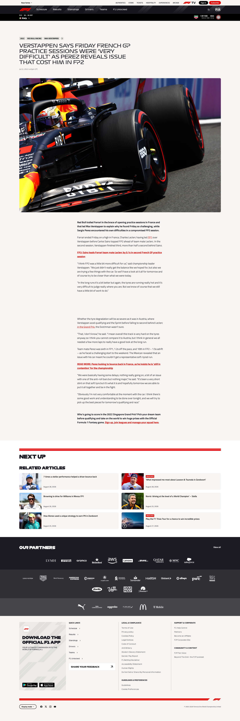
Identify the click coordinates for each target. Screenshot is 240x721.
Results (57, 9)
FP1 (150, 237)
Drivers (89, 9)
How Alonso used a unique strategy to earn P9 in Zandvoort (70, 516)
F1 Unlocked (120, 9)
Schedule (41, 9)
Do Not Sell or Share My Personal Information (141, 672)
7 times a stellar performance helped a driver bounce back (70, 476)
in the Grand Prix (86, 327)
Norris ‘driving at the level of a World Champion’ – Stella (171, 496)
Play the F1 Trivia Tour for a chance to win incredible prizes (173, 519)
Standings (73, 9)
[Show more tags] (62, 38)
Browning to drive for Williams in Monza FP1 (63, 496)
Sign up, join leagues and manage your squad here (131, 422)
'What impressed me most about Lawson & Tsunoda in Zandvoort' (176, 479)
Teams (103, 9)
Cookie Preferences (130, 689)
